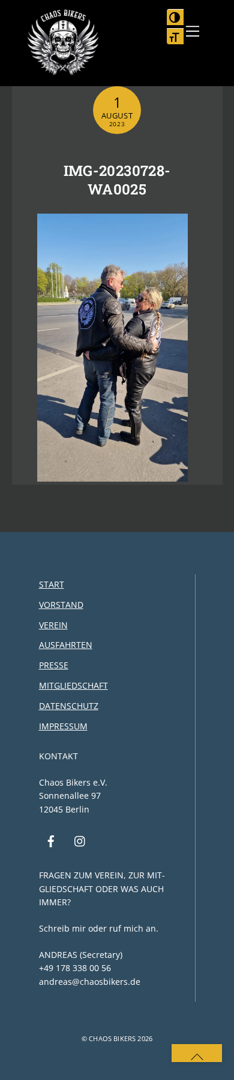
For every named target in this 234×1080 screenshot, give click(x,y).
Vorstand (61, 604)
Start (51, 584)
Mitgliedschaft (73, 685)
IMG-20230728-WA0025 (117, 180)
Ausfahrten (65, 644)
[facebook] (51, 840)
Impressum (63, 726)
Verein (53, 625)
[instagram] (80, 840)
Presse (53, 665)
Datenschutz (68, 705)
